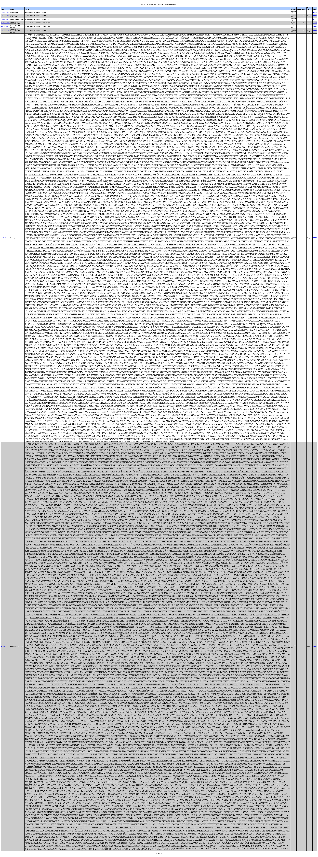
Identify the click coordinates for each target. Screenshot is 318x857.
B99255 (315, 12)
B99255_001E (5, 12)
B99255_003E (5, 26)
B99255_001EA (5, 15)
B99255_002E (5, 19)
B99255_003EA (5, 31)
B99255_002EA (5, 23)
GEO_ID (3, 237)
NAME (3, 646)
